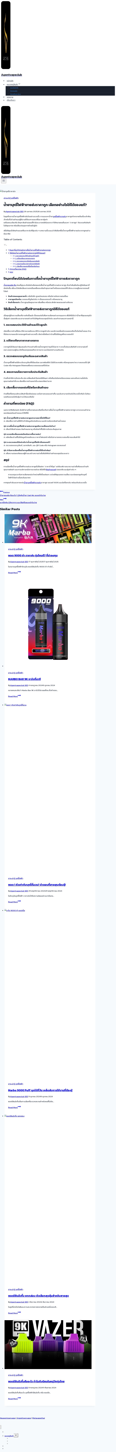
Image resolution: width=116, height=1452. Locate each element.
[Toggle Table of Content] (5, 245)
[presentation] (50, 529)
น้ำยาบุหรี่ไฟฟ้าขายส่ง (32, 482)
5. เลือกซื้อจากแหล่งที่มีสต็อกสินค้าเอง (27, 266)
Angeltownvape (23, 1418)
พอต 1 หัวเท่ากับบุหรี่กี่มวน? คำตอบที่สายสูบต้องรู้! (37, 885)
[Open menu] (3, 180)
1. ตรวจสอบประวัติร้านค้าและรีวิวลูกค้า (27, 256)
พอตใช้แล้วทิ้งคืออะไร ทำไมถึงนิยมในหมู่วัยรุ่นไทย (36, 1381)
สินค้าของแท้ (51, 469)
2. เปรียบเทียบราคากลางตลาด (25, 258)
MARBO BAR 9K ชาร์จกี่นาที (24, 679)
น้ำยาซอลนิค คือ (10, 285)
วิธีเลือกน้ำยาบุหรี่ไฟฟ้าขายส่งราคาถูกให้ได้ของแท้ (27, 253)
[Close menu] (0, 1427)
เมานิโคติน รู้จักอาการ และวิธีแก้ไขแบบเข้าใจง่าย (18, 501)
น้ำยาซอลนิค (13, 91)
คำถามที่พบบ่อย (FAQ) (18, 269)
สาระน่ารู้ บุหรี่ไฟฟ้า (11, 198)
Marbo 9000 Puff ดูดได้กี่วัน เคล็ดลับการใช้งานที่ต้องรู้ (40, 1090)
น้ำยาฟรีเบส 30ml (15, 94)
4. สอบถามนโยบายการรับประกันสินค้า (27, 264)
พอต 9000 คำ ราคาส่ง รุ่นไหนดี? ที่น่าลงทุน (33, 555)
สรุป (11, 272)
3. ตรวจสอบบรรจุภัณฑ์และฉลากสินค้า (27, 261)
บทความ (10, 97)
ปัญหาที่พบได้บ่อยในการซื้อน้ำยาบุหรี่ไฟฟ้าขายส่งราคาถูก (30, 250)
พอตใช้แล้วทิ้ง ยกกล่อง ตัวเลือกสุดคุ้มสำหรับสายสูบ (38, 1296)
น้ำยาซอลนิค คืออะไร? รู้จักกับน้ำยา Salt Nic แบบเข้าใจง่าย (23, 494)
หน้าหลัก (10, 80)
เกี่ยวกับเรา (11, 100)
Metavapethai (38, 1418)
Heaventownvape (8, 1418)
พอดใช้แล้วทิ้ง (14, 88)
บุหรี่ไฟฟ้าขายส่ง (59, 216)
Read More (14, 572)
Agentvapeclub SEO (15, 211)
